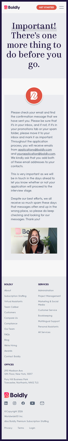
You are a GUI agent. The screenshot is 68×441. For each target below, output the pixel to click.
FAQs (7, 334)
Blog (6, 339)
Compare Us (11, 317)
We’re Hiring (10, 345)
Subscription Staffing (15, 295)
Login (32, 427)
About (7, 290)
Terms (21, 427)
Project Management (49, 295)
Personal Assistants (48, 326)
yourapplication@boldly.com (36, 154)
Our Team (9, 328)
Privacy (8, 427)
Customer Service (47, 310)
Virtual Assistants (13, 301)
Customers (10, 312)
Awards (8, 350)
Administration (46, 290)
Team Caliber (11, 306)
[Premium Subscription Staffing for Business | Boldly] (12, 7)
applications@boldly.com (35, 149)
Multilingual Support (49, 321)
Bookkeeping (45, 315)
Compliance (10, 323)
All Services (44, 332)
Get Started (46, 7)
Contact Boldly (12, 356)
